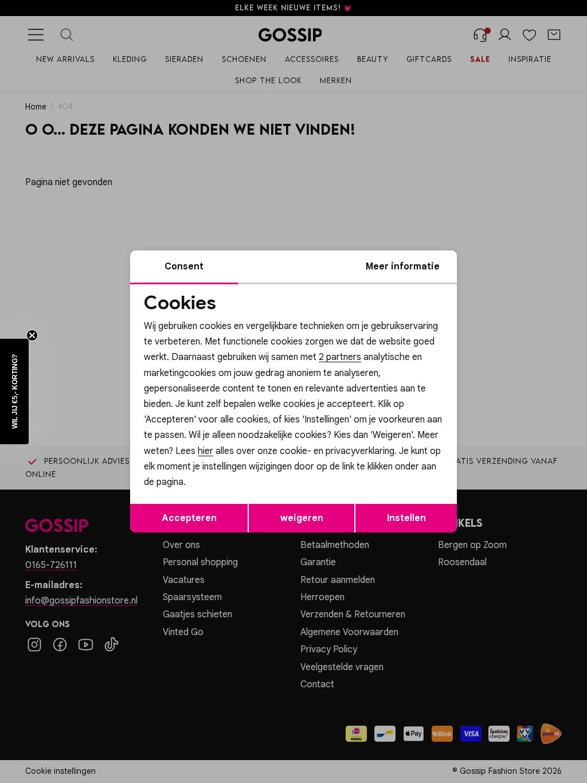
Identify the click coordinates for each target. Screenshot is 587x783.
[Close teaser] (32, 335)
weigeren (301, 518)
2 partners (340, 357)
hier (205, 451)
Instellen (406, 518)
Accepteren (189, 518)
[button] (14, 391)
